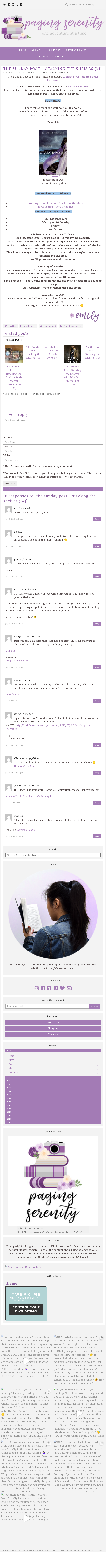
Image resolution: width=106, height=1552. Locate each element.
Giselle (18, 815)
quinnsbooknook (25, 589)
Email (8, 446)
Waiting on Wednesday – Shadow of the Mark (56, 203)
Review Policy (76, 50)
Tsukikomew (22, 680)
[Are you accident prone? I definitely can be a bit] (26, 1360)
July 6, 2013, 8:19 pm (14, 773)
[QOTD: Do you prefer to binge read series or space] (79, 1466)
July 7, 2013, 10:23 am (14, 803)
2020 (9, 1095)
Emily (34, 72)
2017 (9, 1105)
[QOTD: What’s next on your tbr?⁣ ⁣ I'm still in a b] (79, 1360)
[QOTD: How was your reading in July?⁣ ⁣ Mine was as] (26, 1466)
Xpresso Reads (26, 829)
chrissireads (22, 508)
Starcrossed (53, 176)
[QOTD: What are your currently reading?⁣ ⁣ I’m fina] (26, 1413)
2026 (9, 1051)
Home (23, 50)
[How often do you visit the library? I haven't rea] (26, 1518)
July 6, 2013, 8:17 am (14, 576)
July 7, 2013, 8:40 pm (14, 836)
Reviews (53, 1034)
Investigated (53, 1022)
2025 (9, 1077)
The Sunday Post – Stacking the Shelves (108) (33, 352)
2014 (9, 1115)
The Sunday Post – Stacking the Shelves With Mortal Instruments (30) (14, 377)
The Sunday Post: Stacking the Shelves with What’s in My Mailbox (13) (72, 375)
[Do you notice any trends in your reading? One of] (79, 1413)
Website (8, 455)
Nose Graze (97, 1550)
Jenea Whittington (26, 785)
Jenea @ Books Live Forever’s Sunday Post (30, 796)
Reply (97, 519)
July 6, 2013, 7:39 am (14, 546)
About (37, 50)
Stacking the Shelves (24, 394)
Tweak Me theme (78, 1550)
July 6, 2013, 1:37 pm (14, 701)
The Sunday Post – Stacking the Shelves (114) (92, 352)
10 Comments (60, 72)
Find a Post (10, 483)
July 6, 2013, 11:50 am (14, 667)
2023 (9, 1084)
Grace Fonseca (23, 559)
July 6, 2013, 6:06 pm (14, 745)
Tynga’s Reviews (77, 86)
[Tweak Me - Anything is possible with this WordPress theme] (26, 1303)
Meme (45, 72)
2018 (9, 1102)
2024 (9, 1081)
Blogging (53, 1028)
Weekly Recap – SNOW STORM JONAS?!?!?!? (53, 352)
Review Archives (52, 57)
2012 (9, 1122)
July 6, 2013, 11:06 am (14, 624)
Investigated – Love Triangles (55, 206)
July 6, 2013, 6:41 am (14, 519)
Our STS (10, 650)
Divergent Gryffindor (28, 758)
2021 (9, 1091)
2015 (9, 1112)
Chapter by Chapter (27, 636)
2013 (9, 1119)
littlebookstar (23, 713)
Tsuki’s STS (12, 694)
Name (7, 437)
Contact (55, 50)
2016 (9, 1108)
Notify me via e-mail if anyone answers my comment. (39, 466)
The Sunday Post (50, 394)
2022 (9, 1088)
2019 (9, 1098)
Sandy (18, 531)
